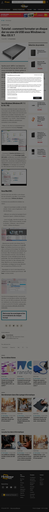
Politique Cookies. (13, 87)
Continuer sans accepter (38, 74)
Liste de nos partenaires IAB (12, 94)
